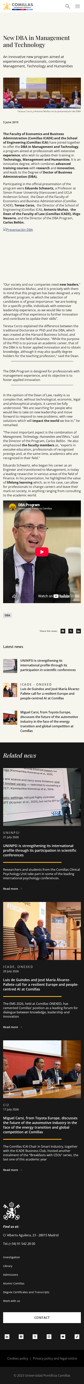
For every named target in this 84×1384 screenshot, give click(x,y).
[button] (42, 670)
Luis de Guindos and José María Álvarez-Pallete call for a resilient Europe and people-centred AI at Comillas (50, 693)
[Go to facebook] (61, 631)
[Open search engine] (67, 6)
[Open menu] (77, 6)
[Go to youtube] (63, 1336)
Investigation (11, 1257)
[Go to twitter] (69, 631)
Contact (42, 1317)
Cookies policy (17, 1358)
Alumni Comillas (13, 1283)
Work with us (11, 1301)
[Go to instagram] (49, 1336)
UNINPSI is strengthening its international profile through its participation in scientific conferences (48, 665)
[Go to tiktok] (77, 1336)
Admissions (10, 1274)
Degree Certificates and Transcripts (26, 1292)
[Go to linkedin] (77, 631)
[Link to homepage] (18, 6)
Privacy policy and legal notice (55, 1358)
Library (7, 1266)
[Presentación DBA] (42, 253)
